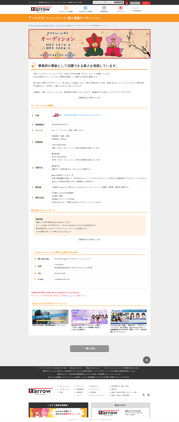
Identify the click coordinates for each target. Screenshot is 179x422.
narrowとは (94, 386)
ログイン (146, 3)
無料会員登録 (135, 3)
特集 (61, 392)
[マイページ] (120, 9)
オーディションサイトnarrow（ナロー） (87, 419)
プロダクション (65, 389)
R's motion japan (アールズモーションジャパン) (82, 115)
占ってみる (118, 2)
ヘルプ (136, 8)
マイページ (80, 386)
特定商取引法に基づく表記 (120, 386)
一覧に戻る (89, 348)
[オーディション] (66, 9)
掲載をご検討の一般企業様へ (120, 395)
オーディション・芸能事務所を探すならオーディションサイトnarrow (47, 2)
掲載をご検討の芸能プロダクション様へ (124, 392)
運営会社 (114, 389)
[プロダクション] (85, 9)
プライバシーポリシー (97, 395)
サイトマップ (94, 389)
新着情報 (79, 392)
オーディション (65, 386)
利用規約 (93, 392)
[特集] (104, 9)
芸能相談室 (137, 11)
